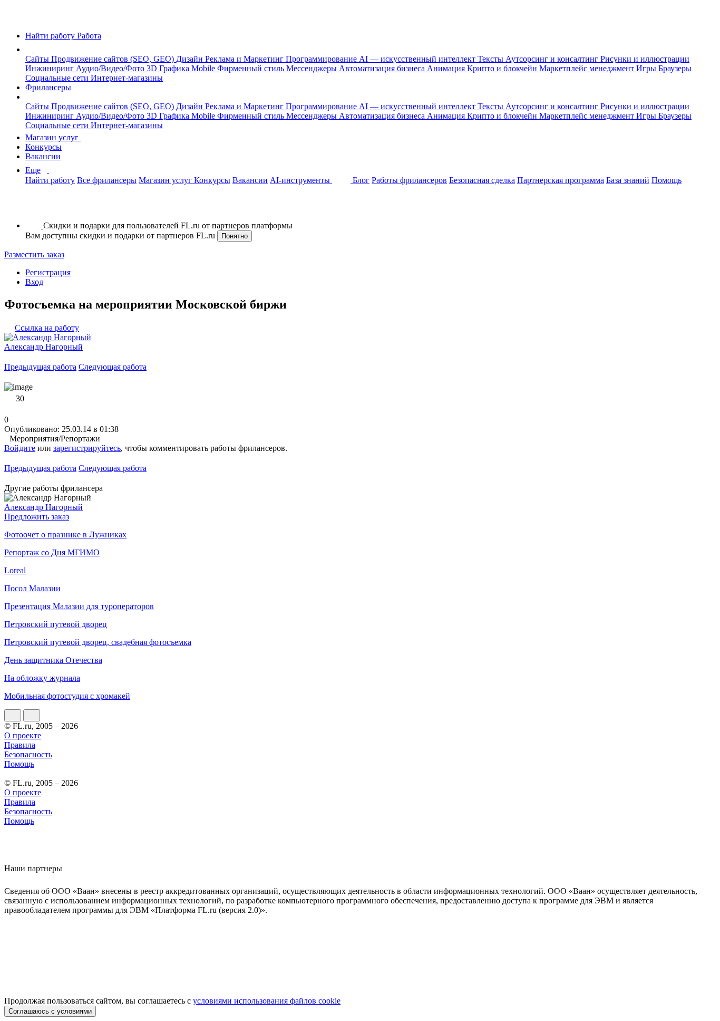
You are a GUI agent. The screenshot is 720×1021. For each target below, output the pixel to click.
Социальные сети (58, 77)
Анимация (447, 68)
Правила (19, 744)
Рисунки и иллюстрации (644, 58)
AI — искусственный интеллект (418, 58)
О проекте (22, 735)
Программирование (322, 58)
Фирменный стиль (251, 68)
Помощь (666, 180)
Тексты (491, 58)
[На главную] (14, 17)
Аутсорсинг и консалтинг (552, 58)
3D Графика (169, 68)
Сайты (38, 58)
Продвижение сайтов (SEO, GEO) (113, 58)
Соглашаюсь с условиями (50, 1011)
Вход (34, 281)
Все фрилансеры (107, 180)
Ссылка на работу (47, 327)
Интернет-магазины (127, 77)
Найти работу (50, 180)
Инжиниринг (50, 68)
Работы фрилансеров (409, 180)
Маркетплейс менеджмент (587, 68)
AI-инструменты (301, 180)
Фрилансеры (48, 87)
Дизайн (190, 58)
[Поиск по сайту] (33, 207)
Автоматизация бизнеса (383, 68)
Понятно (234, 236)
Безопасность (28, 754)
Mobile (204, 68)
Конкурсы (43, 146)
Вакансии (43, 156)
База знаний (627, 180)
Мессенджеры (312, 68)
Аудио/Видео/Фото (111, 68)
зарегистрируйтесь (87, 448)
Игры (647, 68)
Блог (361, 180)
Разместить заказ (34, 254)
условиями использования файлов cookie (266, 1000)
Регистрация (48, 272)
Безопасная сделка (482, 180)
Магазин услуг (53, 137)
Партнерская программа (560, 180)
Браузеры (675, 68)
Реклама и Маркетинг (245, 58)
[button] (35, 49)
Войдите (19, 448)
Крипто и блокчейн (503, 68)
